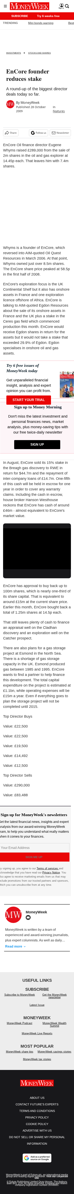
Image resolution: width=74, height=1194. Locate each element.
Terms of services (48, 868)
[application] (37, 547)
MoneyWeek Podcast (19, 1023)
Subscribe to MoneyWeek (19, 994)
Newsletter (63, 132)
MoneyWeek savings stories (54, 1051)
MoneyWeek (30, 102)
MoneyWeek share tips (19, 1051)
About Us (37, 1097)
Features (59, 111)
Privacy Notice (51, 872)
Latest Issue (37, 1004)
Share (13, 132)
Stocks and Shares (39, 53)
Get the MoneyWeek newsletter (54, 996)
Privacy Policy (37, 1117)
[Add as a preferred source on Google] (37, 1157)
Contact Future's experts (37, 1104)
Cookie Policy (37, 1124)
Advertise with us (37, 1130)
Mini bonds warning (40, 23)
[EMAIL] (29, 917)
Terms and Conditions (37, 1111)
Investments (13, 53)
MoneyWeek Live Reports (37, 1033)
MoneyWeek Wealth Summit (54, 1024)
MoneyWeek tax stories (37, 1059)
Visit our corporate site (51, 1177)
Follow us (41, 132)
